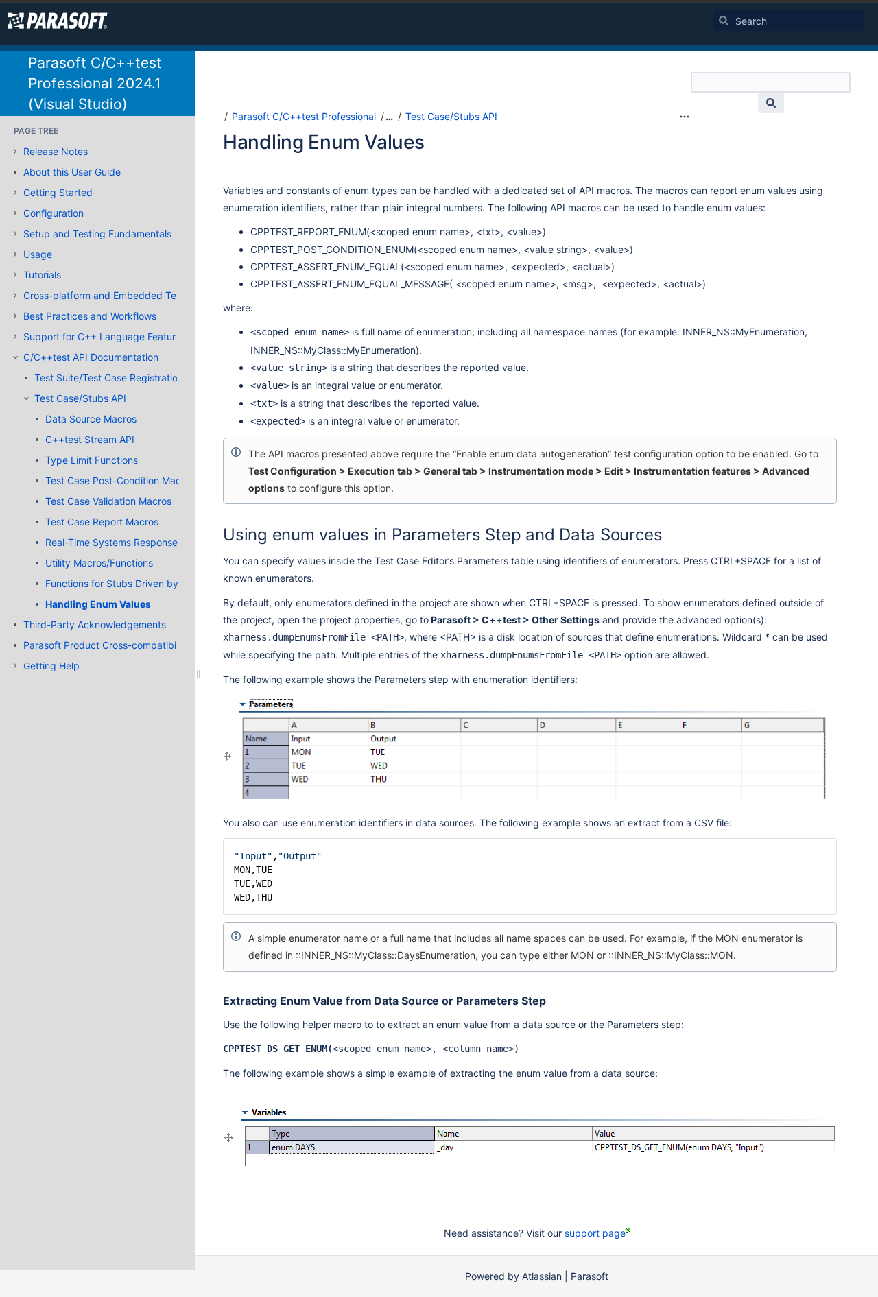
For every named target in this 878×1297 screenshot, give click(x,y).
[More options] (685, 116)
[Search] (723, 20)
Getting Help (51, 665)
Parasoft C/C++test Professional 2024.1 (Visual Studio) (95, 83)
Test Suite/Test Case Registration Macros (126, 377)
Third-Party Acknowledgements (94, 624)
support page (595, 1233)
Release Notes (55, 151)
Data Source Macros (91, 419)
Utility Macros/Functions (99, 563)
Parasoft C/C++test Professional (304, 116)
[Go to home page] (57, 20)
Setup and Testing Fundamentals (97, 233)
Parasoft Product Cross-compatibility (106, 645)
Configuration (53, 213)
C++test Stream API (89, 439)
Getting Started (58, 192)
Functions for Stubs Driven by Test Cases (137, 583)
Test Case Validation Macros (108, 501)
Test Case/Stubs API (80, 398)
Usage (37, 254)
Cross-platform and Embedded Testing (110, 295)
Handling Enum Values (98, 604)
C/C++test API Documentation (90, 357)
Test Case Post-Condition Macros (120, 480)
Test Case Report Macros (101, 521)
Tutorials (42, 275)
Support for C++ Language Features (104, 336)
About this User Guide (72, 172)
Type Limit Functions (91, 460)
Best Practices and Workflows (89, 316)
